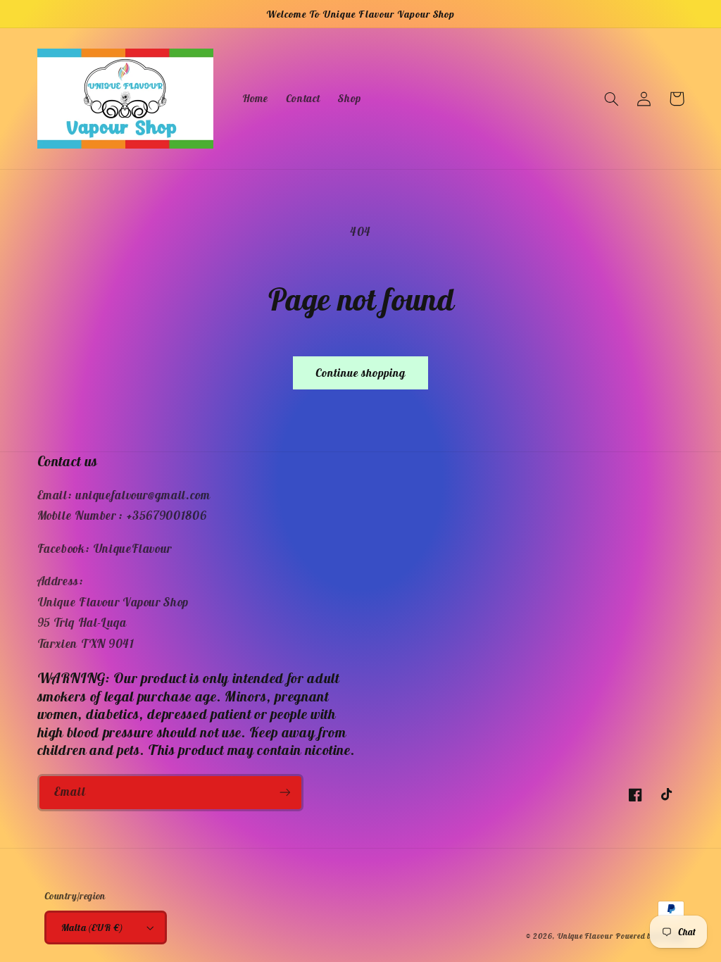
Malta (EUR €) (92, 927)
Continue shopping (360, 373)
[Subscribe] (284, 792)
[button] (612, 98)
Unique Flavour (585, 936)
